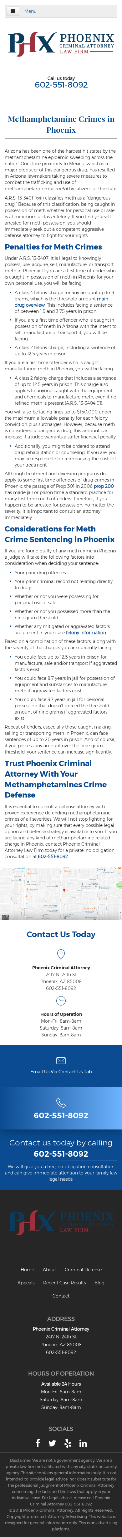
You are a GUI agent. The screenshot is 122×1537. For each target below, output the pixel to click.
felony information (86, 632)
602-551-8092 (61, 84)
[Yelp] (68, 1443)
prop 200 (104, 486)
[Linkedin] (83, 1443)
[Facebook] (37, 1443)
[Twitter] (52, 1443)
